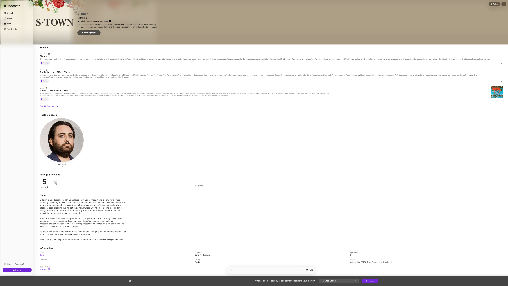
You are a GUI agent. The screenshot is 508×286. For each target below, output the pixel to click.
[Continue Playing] (307, 270)
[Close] (130, 281)
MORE (154, 27)
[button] (17, 13)
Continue (370, 281)
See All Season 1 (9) (49, 106)
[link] (46, 47)
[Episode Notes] (303, 270)
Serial (81, 17)
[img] (12, 6)
